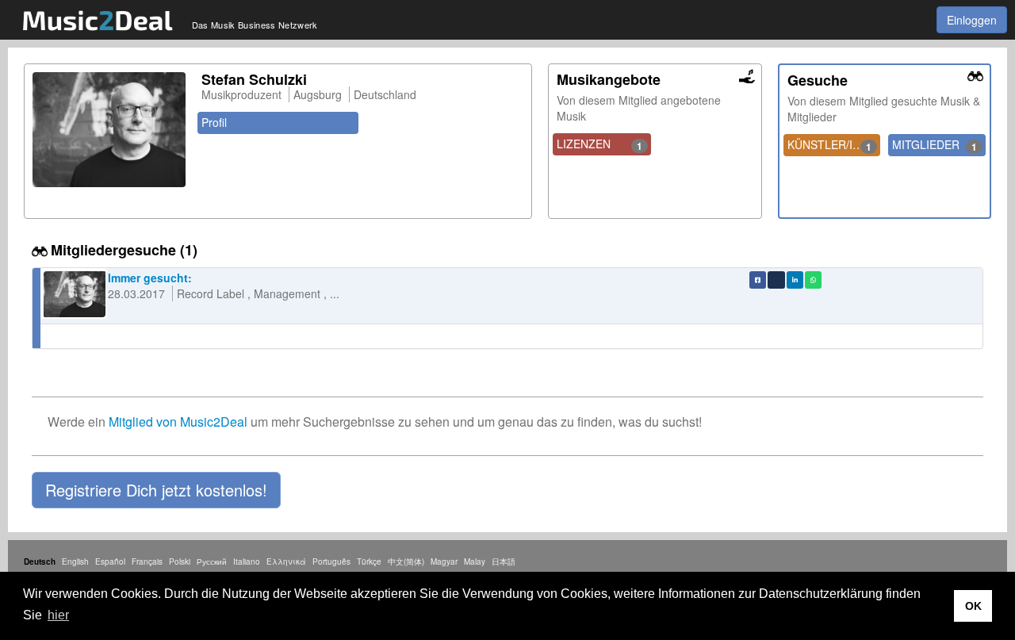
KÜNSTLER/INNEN (834, 145)
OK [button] (973, 606)
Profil (214, 122)
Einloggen (972, 20)
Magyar (444, 561)
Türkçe (369, 561)
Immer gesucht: (150, 278)
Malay (474, 561)
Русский (212, 561)
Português (331, 561)
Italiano (246, 561)
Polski (179, 561)
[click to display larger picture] (109, 129)
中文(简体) (406, 561)
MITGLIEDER (934, 145)
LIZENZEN (599, 144)
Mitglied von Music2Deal (178, 421)
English (75, 561)
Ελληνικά (286, 561)
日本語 (503, 561)
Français (147, 561)
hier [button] (58, 615)
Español (110, 561)
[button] (156, 490)
